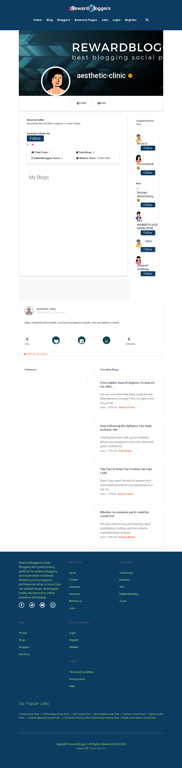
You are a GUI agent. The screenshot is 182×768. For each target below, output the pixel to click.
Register (131, 20)
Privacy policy (77, 679)
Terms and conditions (81, 672)
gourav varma (125, 494)
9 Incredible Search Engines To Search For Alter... (127, 384)
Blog (49, 20)
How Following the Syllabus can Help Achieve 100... (126, 427)
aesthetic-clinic (46, 308)
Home (38, 20)
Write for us (75, 601)
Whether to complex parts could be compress (124, 514)
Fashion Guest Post (134, 714)
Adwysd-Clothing (143, 267)
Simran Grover (127, 407)
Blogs (22, 640)
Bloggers (63, 20)
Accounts (74, 594)
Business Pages (86, 20)
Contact (73, 579)
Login (117, 20)
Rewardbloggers (78, 744)
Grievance (74, 586)
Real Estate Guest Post (106, 714)
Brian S (142, 143)
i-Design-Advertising (143, 192)
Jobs (104, 20)
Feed (103, 103)
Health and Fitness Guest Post (138, 717)
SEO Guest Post (81, 714)
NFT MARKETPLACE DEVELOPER (143, 224)
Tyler (148, 241)
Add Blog (24, 654)
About (72, 572)
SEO (121, 586)
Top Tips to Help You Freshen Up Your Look (126, 470)
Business (124, 579)
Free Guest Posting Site (76, 717)
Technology (126, 572)
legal (72, 686)
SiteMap (73, 647)
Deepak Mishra (127, 537)
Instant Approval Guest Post (44, 717)
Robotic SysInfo (97, 748)
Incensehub (143, 164)
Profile (82, 103)
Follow (35, 138)
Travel (122, 601)
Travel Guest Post (29, 714)
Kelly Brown (125, 450)
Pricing (23, 632)
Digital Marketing (128, 594)
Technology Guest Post (56, 714)
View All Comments (36, 354)
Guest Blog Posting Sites (105, 717)
